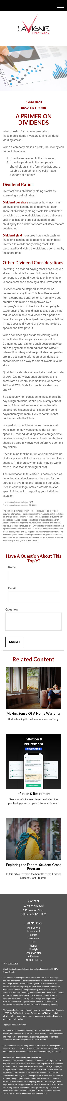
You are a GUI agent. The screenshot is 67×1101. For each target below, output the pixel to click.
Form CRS (13, 963)
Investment (33, 931)
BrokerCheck (8, 971)
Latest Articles (33, 953)
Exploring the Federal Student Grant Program (33, 866)
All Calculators (34, 960)
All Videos (33, 956)
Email (12, 588)
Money (33, 945)
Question (11, 609)
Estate (33, 934)
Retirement (33, 927)
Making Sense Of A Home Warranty (34, 713)
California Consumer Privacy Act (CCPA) (30, 1013)
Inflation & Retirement (33, 794)
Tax (33, 942)
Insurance (33, 938)
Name (12, 567)
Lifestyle (33, 949)
